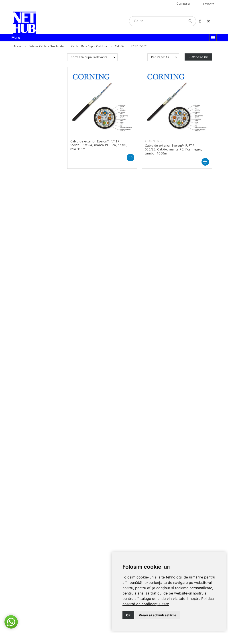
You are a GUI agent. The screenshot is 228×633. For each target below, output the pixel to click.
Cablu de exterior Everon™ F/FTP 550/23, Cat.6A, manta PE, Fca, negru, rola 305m (98, 145)
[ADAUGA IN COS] (130, 157)
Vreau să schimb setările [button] (157, 615)
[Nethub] (24, 23)
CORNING (153, 141)
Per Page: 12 (160, 57)
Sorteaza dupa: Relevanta (89, 57)
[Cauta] (190, 21)
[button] (11, 622)
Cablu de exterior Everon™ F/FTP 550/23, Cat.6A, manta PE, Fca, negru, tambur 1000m (173, 149)
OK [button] (128, 615)
